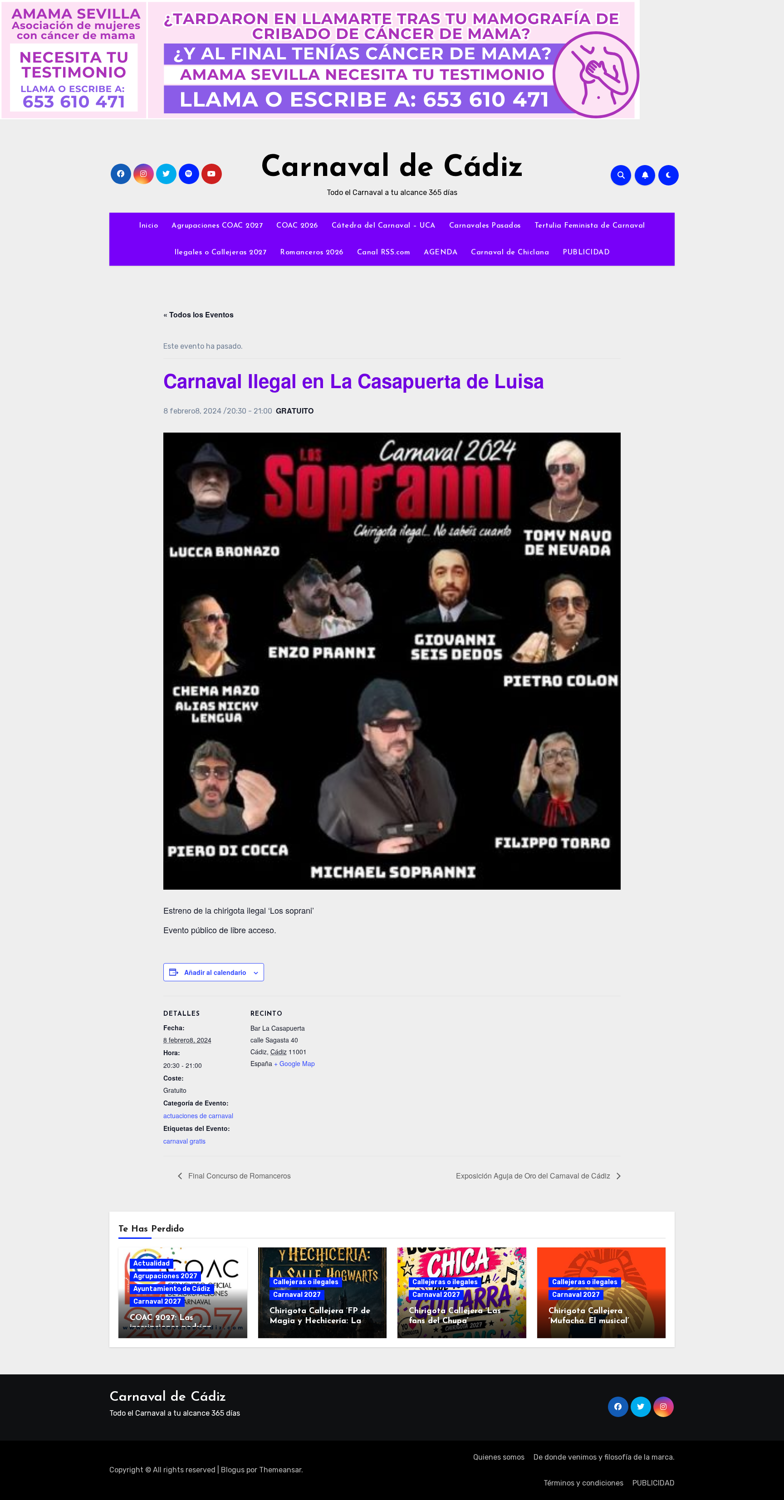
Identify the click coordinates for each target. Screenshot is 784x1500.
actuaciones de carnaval (198, 1115)
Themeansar (280, 1470)
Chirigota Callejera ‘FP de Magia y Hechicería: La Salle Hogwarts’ (320, 1321)
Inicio (148, 225)
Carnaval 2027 (157, 1301)
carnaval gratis (184, 1140)
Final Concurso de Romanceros (238, 1175)
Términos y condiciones (583, 1483)
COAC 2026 (297, 225)
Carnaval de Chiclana (510, 252)
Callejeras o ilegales (305, 1282)
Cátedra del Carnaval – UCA (384, 225)
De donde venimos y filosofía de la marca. (604, 1457)
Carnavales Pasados (485, 225)
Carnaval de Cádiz (392, 168)
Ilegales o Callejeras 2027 (220, 252)
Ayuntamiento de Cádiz (172, 1289)
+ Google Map (294, 1063)
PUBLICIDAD (586, 252)
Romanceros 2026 (311, 252)
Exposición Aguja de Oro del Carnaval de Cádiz (534, 1175)
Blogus (233, 1470)
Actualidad (151, 1263)
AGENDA (440, 252)
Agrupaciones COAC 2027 (217, 225)
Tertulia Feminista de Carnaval (589, 225)
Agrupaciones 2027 (165, 1276)
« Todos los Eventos (198, 314)
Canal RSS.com (384, 252)
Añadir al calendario (215, 972)
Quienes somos (498, 1457)
